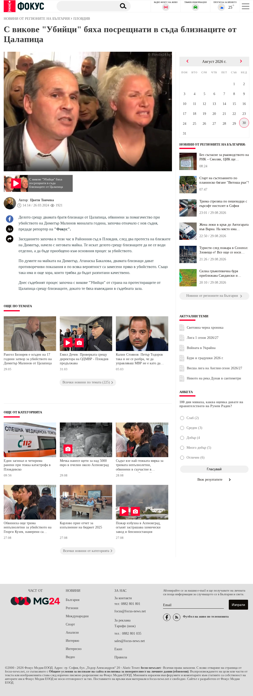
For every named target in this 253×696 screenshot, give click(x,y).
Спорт (70, 624)
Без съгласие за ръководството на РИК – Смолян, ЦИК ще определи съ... (224, 157)
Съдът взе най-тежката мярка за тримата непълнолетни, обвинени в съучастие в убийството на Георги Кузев (139, 465)
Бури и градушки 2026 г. (205, 358)
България (72, 600)
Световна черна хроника (205, 327)
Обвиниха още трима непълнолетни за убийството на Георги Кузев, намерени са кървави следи (27, 528)
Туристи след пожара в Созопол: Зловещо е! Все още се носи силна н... (223, 250)
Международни (77, 616)
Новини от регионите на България (212, 144)
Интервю (72, 641)
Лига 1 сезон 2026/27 (202, 338)
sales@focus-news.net (129, 641)
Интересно (74, 649)
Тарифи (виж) (125, 626)
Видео (70, 657)
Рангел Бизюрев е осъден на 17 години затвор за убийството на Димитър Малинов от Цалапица (28, 359)
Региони (72, 608)
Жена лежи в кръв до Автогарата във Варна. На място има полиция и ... (224, 227)
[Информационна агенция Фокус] (166, 617)
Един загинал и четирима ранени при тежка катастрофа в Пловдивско (27, 465)
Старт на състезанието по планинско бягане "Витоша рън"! (224, 180)
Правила (120, 657)
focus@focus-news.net (130, 611)
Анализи (72, 632)
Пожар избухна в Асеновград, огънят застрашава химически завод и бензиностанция (138, 527)
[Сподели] (9, 239)
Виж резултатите (210, 479)
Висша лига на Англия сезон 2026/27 (214, 368)
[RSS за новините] (176, 617)
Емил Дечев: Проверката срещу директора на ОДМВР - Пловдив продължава (84, 359)
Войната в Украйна (201, 348)
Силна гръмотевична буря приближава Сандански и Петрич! (218, 273)
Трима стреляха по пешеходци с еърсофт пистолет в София (223, 203)
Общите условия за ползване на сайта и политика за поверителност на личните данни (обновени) (119, 671)
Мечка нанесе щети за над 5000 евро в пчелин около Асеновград (84, 463)
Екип (118, 649)
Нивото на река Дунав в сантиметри (214, 378)
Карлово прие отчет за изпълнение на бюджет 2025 (81, 525)
